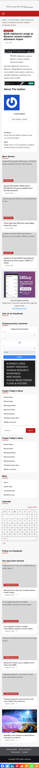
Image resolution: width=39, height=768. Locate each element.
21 (25, 530)
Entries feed (8, 486)
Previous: (18, 135)
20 (20, 530)
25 (10, 534)
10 (5, 525)
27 (20, 534)
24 (5, 534)
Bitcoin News (8, 401)
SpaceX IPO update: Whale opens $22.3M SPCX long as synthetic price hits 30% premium (18, 188)
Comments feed (9, 491)
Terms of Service (25, 749)
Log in (6, 482)
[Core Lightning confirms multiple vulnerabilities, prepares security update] (19, 612)
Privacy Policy (12, 749)
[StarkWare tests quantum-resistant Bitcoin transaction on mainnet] (19, 721)
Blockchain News (10, 405)
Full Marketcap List (20, 308)
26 (15, 534)
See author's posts (19, 119)
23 (34, 530)
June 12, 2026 (9, 193)
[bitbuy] (19, 284)
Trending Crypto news (11, 418)
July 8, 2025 (8, 42)
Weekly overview (10, 422)
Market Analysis (9, 414)
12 (15, 525)
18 (10, 530)
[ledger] (19, 83)
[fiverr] (19, 373)
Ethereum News (9, 410)
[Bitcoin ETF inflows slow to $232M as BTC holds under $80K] (19, 648)
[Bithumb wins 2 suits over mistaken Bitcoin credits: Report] (19, 575)
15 (29, 525)
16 (34, 525)
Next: (19, 144)
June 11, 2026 (9, 228)
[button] (4, 13)
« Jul (3, 543)
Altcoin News (8, 30)
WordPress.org (9, 495)
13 (20, 525)
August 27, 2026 (9, 595)
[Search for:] (15, 430)
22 (29, 530)
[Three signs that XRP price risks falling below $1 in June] (19, 209)
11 (10, 525)
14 (25, 525)
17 (5, 530)
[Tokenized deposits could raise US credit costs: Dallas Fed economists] (19, 684)
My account (15, 752)
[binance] (19, 51)
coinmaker (19, 113)
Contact (25, 752)
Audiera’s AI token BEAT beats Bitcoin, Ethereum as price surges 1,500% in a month (19, 260)
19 (15, 530)
